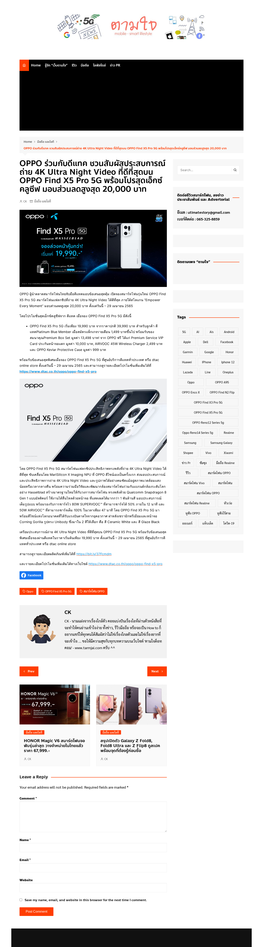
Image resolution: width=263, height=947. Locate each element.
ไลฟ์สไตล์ (99, 65)
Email (25, 860)
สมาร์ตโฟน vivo (194, 483)
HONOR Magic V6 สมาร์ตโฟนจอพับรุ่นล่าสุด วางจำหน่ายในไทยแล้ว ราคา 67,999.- (54, 746)
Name (25, 840)
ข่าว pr (186, 463)
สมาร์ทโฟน (225, 483)
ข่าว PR (115, 65)
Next (155, 671)
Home (36, 65)
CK (25, 201)
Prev (31, 671)
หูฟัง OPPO (193, 513)
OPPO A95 (222, 382)
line (208, 372)
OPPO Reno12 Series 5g (208, 422)
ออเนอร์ (187, 523)
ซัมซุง (203, 463)
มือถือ (85, 65)
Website (26, 880)
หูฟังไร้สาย (224, 513)
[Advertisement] (131, 102)
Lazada (188, 372)
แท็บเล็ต (207, 523)
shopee (188, 453)
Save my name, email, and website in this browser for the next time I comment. (86, 900)
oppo (30, 591)
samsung (190, 442)
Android (229, 332)
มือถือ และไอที (42, 201)
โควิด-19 (228, 523)
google (209, 352)
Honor (230, 352)
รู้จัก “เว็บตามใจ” (56, 65)
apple (187, 342)
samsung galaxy (221, 442)
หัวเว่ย (228, 503)
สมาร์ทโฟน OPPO (94, 591)
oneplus (228, 372)
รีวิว (74, 65)
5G (184, 332)
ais (211, 332)
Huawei (187, 362)
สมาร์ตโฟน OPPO (219, 473)
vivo (208, 453)
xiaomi (228, 453)
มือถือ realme (225, 463)
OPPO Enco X (191, 392)
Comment (28, 798)
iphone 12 (227, 362)
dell (205, 342)
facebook (226, 342)
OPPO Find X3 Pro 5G (208, 402)
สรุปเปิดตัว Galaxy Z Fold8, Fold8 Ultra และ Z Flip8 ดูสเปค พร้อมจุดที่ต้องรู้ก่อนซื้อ (130, 746)
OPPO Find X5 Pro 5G (58, 591)
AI (197, 332)
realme (229, 432)
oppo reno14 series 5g (197, 432)
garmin (188, 352)
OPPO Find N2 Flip (222, 392)
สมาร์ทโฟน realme (197, 503)
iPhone (206, 362)
